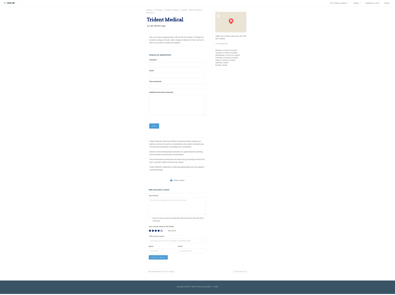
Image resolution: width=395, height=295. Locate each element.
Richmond (150, 13)
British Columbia (195, 10)
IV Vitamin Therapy (171, 10)
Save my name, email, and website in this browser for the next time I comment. (178, 219)
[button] (232, 21)
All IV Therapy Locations (338, 3)
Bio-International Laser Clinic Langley (161, 271)
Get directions (222, 44)
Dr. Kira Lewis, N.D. (240, 271)
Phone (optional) (155, 81)
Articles (386, 3)
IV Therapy (158, 10)
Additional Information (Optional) (161, 92)
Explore (356, 3)
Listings (149, 10)
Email (151, 70)
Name (151, 246)
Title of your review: (156, 236)
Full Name (153, 60)
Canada (184, 10)
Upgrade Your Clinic (372, 3)
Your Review (153, 196)
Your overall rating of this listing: (161, 226)
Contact (215, 286)
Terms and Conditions (204, 286)
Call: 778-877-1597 (157, 26)
